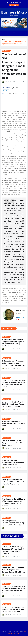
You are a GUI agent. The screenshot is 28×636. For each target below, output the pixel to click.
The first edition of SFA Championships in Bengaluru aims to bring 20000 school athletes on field (14, 43)
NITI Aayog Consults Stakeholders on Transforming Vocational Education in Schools (13, 522)
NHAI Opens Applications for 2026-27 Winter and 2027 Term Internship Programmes (13, 481)
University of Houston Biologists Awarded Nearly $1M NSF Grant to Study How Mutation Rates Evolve (13, 383)
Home (4, 39)
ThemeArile (17, 633)
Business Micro (14, 12)
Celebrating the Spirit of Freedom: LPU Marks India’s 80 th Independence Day (13, 462)
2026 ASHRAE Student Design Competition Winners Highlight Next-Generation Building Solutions (13, 342)
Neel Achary (8, 81)
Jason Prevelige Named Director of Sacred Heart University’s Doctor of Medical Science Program (13, 502)
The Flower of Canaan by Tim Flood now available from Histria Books (13, 423)
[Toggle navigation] (14, 33)
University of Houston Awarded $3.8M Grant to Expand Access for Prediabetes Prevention (13, 404)
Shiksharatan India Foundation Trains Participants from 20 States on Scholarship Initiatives (13, 363)
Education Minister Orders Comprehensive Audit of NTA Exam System (12, 443)
